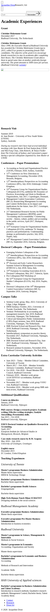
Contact (9, 600)
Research (10, 603)
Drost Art (10, 605)
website (22, 65)
